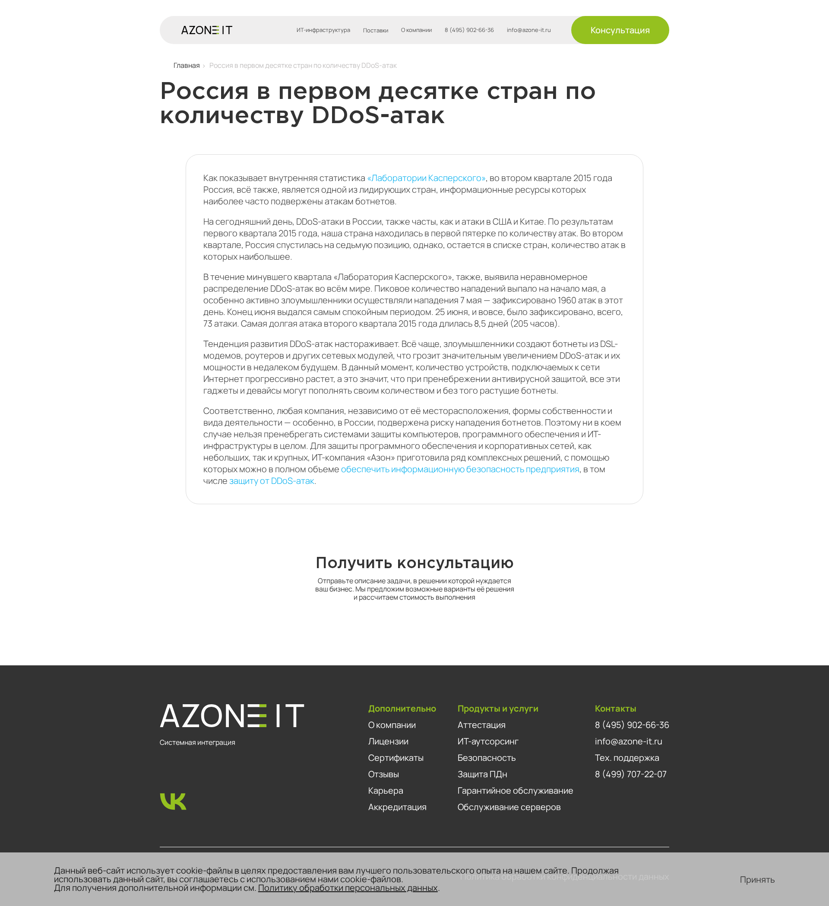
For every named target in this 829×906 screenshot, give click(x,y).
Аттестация (482, 725)
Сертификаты (396, 757)
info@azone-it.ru (529, 30)
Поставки (375, 30)
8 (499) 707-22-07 (631, 774)
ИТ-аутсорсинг (488, 741)
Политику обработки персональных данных (348, 887)
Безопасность (487, 757)
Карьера (385, 790)
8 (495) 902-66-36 (469, 30)
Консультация (620, 30)
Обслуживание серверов (509, 807)
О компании (416, 30)
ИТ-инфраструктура (323, 30)
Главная (187, 65)
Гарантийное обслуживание (515, 790)
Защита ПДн (482, 774)
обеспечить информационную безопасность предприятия (460, 469)
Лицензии (388, 741)
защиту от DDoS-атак (271, 480)
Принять (757, 879)
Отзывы (383, 774)
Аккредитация (397, 807)
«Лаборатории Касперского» (426, 178)
